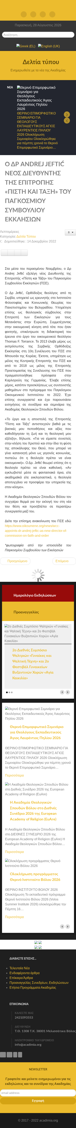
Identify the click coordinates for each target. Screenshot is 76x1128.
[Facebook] (33, 14)
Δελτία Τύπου (26, 236)
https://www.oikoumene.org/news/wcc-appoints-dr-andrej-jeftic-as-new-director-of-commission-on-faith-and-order (36, 530)
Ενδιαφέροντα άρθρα (25, 973)
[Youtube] (52, 14)
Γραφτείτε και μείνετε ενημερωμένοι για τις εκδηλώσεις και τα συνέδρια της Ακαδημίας (38, 1081)
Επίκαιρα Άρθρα (21, 978)
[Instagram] (43, 14)
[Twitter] (24, 14)
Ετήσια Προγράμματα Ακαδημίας (33, 987)
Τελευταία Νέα (20, 968)
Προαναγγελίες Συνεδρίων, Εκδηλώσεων (39, 982)
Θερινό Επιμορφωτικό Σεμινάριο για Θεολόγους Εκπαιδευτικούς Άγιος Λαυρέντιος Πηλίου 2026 (36, 732)
